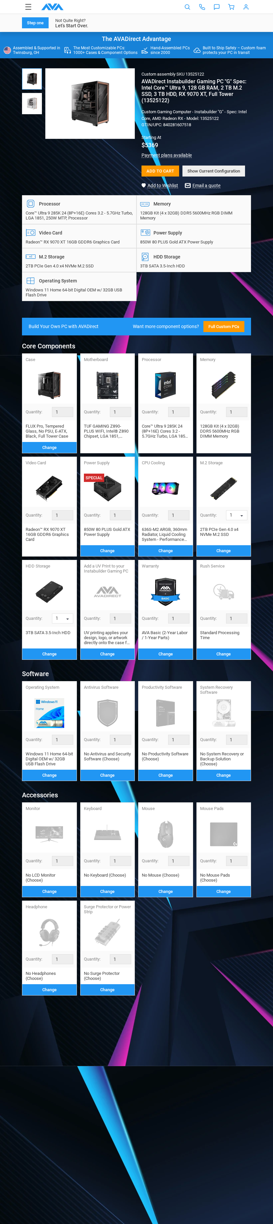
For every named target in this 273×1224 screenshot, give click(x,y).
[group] (90, 104)
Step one (35, 22)
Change (49, 447)
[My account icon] (246, 7)
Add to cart (160, 171)
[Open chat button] (217, 7)
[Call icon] (202, 7)
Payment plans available (166, 155)
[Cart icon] (231, 7)
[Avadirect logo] (52, 7)
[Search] (187, 7)
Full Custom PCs (223, 326)
